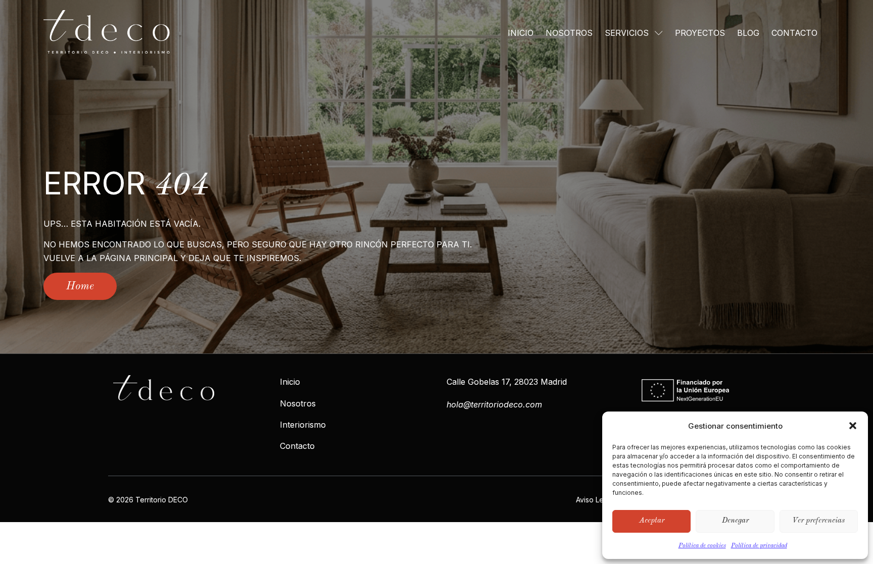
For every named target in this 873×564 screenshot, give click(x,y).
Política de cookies (702, 546)
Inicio (521, 33)
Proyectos (700, 33)
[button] (853, 426)
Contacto (794, 33)
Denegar (735, 521)
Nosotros (569, 33)
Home (80, 286)
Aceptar (651, 521)
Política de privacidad (759, 546)
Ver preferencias (818, 521)
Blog (748, 33)
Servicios (627, 33)
